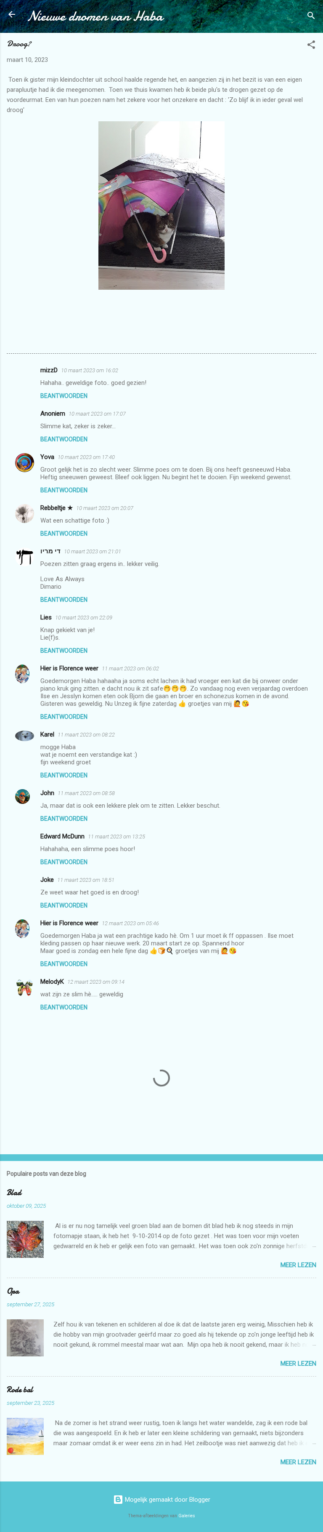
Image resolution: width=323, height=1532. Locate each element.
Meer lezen (298, 1265)
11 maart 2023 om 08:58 (86, 793)
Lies (46, 617)
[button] (311, 46)
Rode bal (20, 1390)
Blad (14, 1193)
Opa (13, 1291)
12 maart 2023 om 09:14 (95, 982)
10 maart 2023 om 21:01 (92, 551)
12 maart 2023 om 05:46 (130, 923)
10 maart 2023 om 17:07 (97, 414)
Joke (47, 879)
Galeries (186, 1516)
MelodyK (52, 981)
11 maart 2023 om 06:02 (130, 668)
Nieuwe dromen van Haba (95, 16)
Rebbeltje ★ (56, 508)
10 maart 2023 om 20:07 (104, 508)
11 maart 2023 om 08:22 (86, 734)
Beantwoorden (63, 395)
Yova (47, 457)
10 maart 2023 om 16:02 (89, 370)
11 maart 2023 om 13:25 (116, 836)
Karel (47, 734)
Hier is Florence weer (69, 668)
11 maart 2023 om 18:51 (85, 880)
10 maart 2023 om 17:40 (86, 457)
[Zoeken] (311, 17)
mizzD (49, 370)
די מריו (50, 551)
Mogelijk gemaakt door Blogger (166, 1499)
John (47, 793)
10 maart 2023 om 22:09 (83, 617)
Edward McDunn (62, 836)
